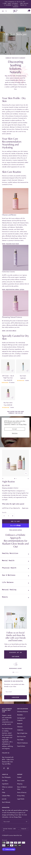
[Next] (28, 478)
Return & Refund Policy (21, 788)
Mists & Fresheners (22, 743)
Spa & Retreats (6, 802)
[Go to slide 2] (16, 478)
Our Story (4, 780)
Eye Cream (23, 376)
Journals (4, 799)
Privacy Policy (22, 424)
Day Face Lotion (8, 403)
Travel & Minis (21, 746)
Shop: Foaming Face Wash (10, 244)
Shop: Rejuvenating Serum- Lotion (13, 289)
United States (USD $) (9, 829)
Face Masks (20, 740)
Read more (25, 508)
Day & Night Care (22, 733)
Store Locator (20, 780)
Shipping (19, 784)
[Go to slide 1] (14, 478)
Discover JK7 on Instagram (15, 654)
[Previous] (3, 478)
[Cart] (28, 11)
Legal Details (20, 799)
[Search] (6, 11)
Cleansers (19, 727)
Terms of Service (21, 792)
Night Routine (8, 481)
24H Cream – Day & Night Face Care (8, 377)
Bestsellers (20, 715)
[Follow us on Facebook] (4, 768)
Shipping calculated (7, 488)
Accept (14, 429)
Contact (19, 777)
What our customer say (7, 788)
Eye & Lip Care (21, 736)
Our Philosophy (6, 777)
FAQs (3, 792)
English (23, 828)
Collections (20, 730)
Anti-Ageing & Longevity (21, 719)
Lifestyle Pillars (6, 796)
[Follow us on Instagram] (8, 768)
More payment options (15, 530)
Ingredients (5, 784)
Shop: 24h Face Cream (9, 331)
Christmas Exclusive (22, 712)
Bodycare (19, 723)
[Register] (26, 821)
